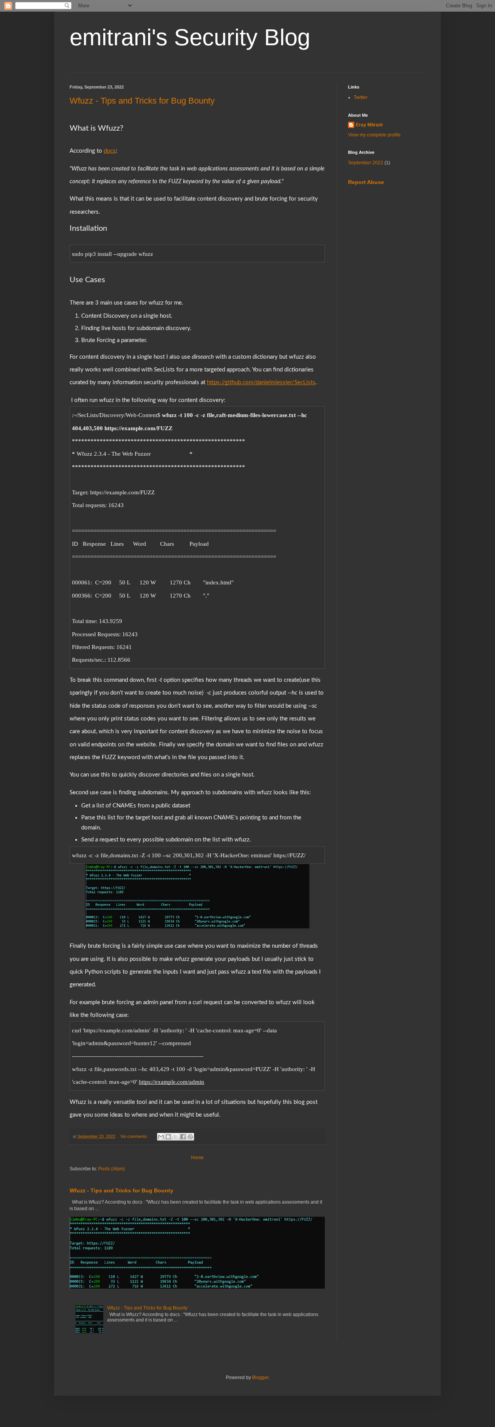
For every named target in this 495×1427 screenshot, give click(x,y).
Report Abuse (366, 182)
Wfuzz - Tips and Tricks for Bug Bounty (142, 101)
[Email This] (161, 1137)
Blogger (260, 1377)
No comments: (135, 1136)
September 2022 (365, 162)
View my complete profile (374, 135)
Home (197, 1157)
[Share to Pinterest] (190, 1137)
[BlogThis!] (168, 1137)
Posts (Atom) (111, 1169)
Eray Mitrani (369, 125)
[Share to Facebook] (183, 1137)
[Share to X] (175, 1137)
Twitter (360, 97)
